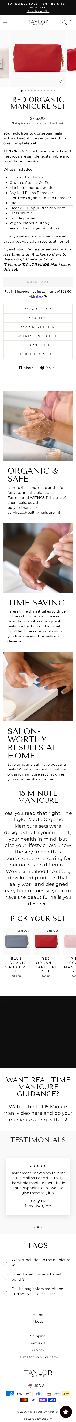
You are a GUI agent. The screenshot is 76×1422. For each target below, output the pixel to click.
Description (37, 309)
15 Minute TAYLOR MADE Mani (31, 264)
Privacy (38, 1350)
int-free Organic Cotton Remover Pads (40, 200)
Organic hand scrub (27, 177)
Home (38, 1315)
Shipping (19, 123)
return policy (38, 345)
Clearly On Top (23, 208)
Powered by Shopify (38, 1418)
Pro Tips (38, 318)
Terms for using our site (38, 1357)
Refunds (38, 1343)
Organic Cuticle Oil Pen (31, 182)
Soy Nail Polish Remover (31, 192)
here (36, 1113)
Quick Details (38, 327)
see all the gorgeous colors (34, 228)
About (38, 1321)
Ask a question (38, 354)
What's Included (38, 336)
